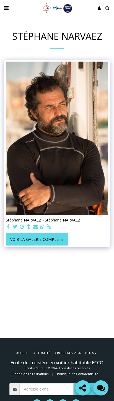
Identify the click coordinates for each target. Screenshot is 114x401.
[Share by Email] (35, 226)
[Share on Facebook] (8, 226)
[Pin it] (21, 226)
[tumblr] (28, 226)
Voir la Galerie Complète (36, 239)
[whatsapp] (42, 226)
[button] (6, 8)
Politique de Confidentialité (77, 374)
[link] (48, 226)
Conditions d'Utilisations (30, 374)
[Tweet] (15, 226)
